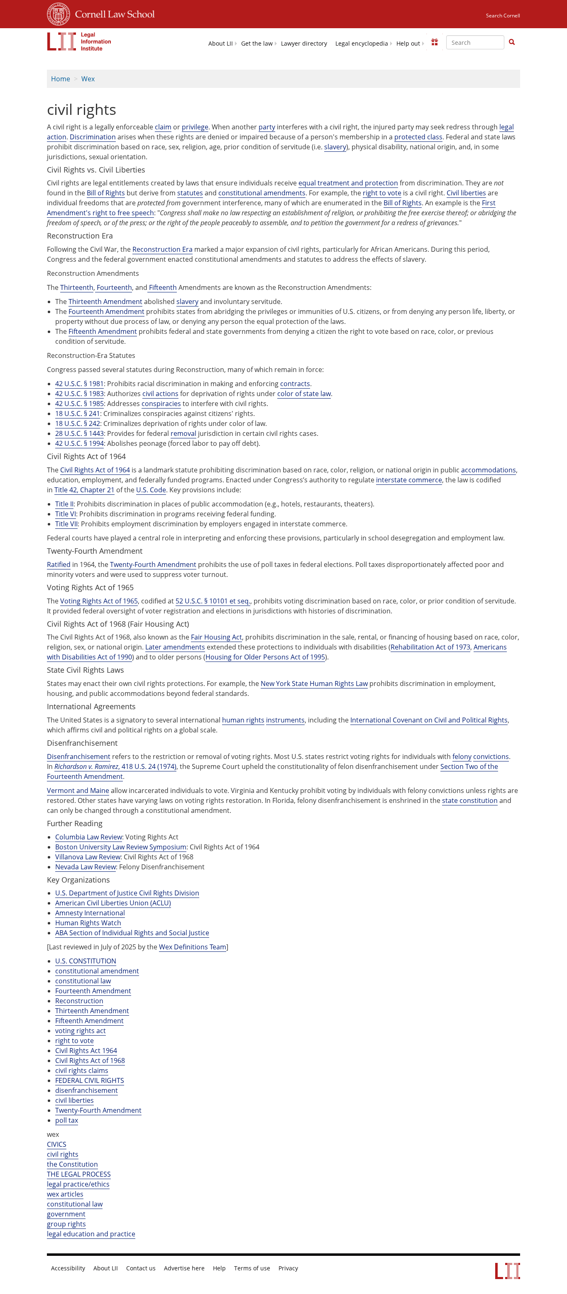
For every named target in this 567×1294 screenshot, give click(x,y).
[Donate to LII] (434, 42)
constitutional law (83, 980)
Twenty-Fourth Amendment (98, 1110)
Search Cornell (503, 15)
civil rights (62, 1154)
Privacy (288, 1268)
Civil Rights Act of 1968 (90, 1060)
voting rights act (80, 1030)
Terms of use (252, 1268)
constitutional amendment (97, 970)
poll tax (66, 1120)
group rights (66, 1223)
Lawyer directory (304, 43)
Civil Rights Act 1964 (86, 1050)
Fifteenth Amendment (89, 1020)
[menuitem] (220, 43)
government (66, 1214)
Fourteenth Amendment (93, 990)
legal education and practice (91, 1233)
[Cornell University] (58, 13)
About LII (220, 43)
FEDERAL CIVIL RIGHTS (89, 1080)
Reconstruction (79, 1000)
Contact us (141, 1268)
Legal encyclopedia (361, 43)
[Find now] (512, 42)
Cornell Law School (112, 13)
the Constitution (72, 1164)
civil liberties (74, 1100)
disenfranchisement (86, 1090)
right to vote (74, 1040)
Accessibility (68, 1268)
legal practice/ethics (78, 1184)
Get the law (257, 43)
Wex (88, 78)
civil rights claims (81, 1070)
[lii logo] (79, 41)
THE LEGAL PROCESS (79, 1174)
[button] (512, 42)
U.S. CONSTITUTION (85, 961)
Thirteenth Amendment (92, 1010)
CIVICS (56, 1144)
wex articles (65, 1194)
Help (219, 1268)
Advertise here (184, 1268)
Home (60, 78)
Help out (408, 43)
